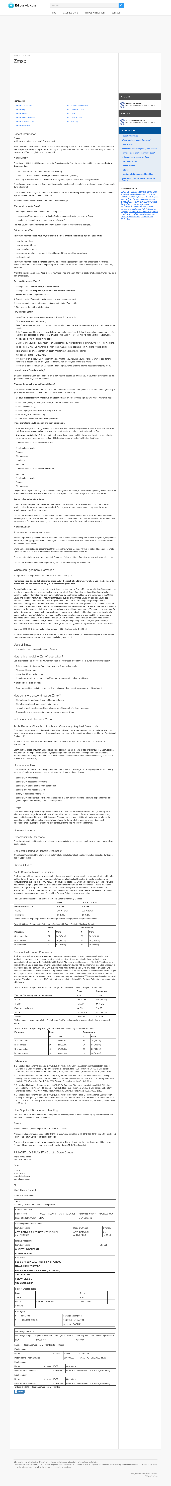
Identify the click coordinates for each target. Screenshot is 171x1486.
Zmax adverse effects (25, 117)
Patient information (130, 135)
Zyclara (149, 196)
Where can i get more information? (136, 140)
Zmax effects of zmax (74, 109)
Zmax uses (70, 113)
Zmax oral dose (23, 125)
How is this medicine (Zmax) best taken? (139, 148)
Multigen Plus (143, 204)
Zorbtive (124, 196)
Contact (116, 13)
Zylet (129, 199)
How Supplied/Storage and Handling (137, 174)
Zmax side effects (24, 105)
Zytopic (134, 204)
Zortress (131, 196)
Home (53, 13)
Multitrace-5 (149, 206)
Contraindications (129, 161)
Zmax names (22, 113)
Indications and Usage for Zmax (135, 157)
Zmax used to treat (73, 117)
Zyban (143, 197)
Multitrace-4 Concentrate (132, 206)
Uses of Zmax (128, 144)
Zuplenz (138, 197)
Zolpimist (134, 192)
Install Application (95, 13)
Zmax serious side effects (76, 105)
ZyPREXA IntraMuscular (147, 199)
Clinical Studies (128, 165)
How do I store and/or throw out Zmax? (138, 153)
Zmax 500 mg (71, 121)
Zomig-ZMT (152, 191)
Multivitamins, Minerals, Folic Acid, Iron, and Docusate (139, 212)
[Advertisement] (85, 34)
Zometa (142, 191)
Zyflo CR (124, 199)
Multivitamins (125, 209)
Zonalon (124, 194)
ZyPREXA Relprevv (127, 202)
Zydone (155, 197)
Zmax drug (21, 109)
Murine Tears (126, 219)
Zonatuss (132, 194)
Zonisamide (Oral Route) (146, 194)
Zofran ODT (125, 192)
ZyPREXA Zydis (143, 201)
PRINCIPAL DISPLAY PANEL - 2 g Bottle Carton (138, 179)
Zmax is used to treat (25, 121)
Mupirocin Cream (147, 216)
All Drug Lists (70, 13)
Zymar (136, 199)
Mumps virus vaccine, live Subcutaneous (138, 215)
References (127, 170)
